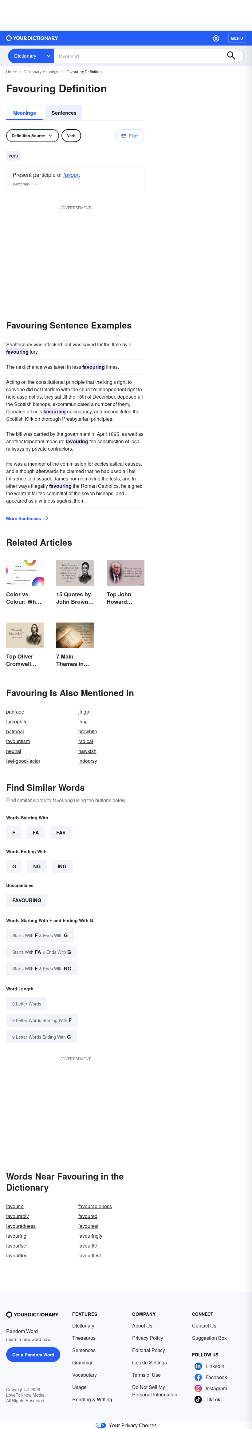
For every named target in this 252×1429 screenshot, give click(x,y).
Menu (237, 38)
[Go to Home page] (32, 38)
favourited (17, 1255)
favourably (17, 1216)
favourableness (95, 1206)
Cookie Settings (149, 1362)
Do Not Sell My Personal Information (154, 1390)
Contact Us (204, 1325)
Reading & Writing (92, 1399)
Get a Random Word (33, 1354)
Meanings (24, 112)
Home (11, 71)
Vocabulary (84, 1374)
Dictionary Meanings (41, 71)
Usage (79, 1387)
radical (85, 741)
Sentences (64, 112)
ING (62, 866)
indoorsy (87, 760)
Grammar (82, 1362)
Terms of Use (146, 1374)
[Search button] (234, 56)
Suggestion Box (209, 1337)
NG (37, 866)
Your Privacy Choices (133, 1425)
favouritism (18, 741)
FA (36, 832)
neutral (13, 750)
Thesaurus (84, 1337)
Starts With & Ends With (40, 935)
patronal (15, 731)
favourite (87, 1245)
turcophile (17, 721)
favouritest (89, 1255)
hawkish (87, 750)
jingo (83, 711)
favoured (87, 1216)
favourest (88, 1225)
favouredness (21, 1225)
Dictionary (25, 55)
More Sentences (23, 518)
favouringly (90, 1235)
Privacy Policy (147, 1337)
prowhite (87, 731)
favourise (16, 1245)
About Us (142, 1325)
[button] (216, 38)
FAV (61, 832)
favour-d (15, 1206)
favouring (26, 900)
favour (71, 174)
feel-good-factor (23, 760)
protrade (15, 711)
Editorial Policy (148, 1350)
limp (83, 721)
